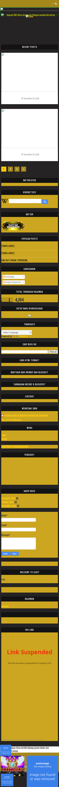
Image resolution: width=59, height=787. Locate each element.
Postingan (9, 276)
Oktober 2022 (7, 502)
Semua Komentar (13, 282)
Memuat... (5, 622)
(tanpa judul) (7, 246)
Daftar (4, 439)
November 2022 (8, 498)
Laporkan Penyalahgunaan (14, 446)
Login (3, 435)
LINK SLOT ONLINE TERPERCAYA (14, 260)
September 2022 (8, 506)
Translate (23, 336)
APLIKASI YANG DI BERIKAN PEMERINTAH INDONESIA (26, 415)
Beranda (5, 606)
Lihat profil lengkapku (11, 420)
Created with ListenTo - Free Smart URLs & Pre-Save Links (22, 740)
